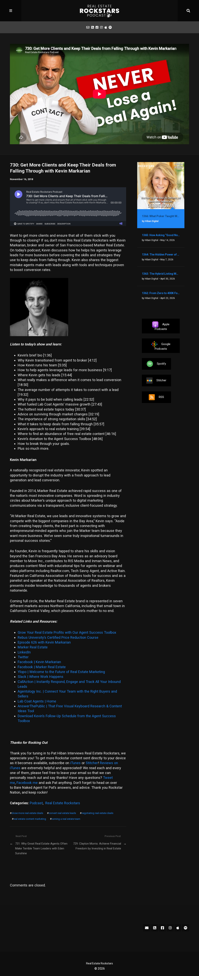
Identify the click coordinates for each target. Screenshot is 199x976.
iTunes (75, 763)
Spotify (161, 363)
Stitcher (92, 763)
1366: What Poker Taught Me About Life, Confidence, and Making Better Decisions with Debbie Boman (161, 216)
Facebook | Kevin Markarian (39, 662)
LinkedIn (24, 652)
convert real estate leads (62, 813)
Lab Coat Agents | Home (37, 701)
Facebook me (27, 783)
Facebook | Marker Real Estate (42, 667)
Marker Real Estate (33, 647)
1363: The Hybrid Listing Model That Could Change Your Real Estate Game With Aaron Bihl (161, 273)
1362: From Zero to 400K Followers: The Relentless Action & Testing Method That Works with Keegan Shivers (161, 293)
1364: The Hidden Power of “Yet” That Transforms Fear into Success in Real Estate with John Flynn (161, 254)
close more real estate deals (27, 813)
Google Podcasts (162, 346)
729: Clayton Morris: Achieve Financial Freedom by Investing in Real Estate (97, 846)
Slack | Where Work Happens (40, 677)
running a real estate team (65, 818)
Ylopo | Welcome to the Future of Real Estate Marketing (61, 672)
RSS (161, 397)
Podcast (36, 803)
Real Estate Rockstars (62, 803)
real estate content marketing (29, 818)
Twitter (23, 657)
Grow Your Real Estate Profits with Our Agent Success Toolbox (67, 632)
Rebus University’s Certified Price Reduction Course (58, 637)
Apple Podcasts (162, 327)
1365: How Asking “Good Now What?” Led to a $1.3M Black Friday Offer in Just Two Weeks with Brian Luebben (161, 235)
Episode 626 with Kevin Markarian (44, 642)
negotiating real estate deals (97, 813)
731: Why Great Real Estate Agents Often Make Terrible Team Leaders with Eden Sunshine (41, 848)
